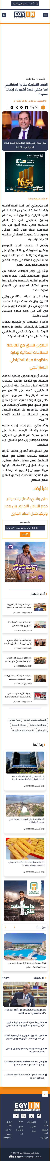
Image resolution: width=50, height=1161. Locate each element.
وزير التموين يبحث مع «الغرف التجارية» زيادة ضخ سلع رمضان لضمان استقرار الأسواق (18, 659)
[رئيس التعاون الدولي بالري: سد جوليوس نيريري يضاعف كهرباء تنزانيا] (25, 806)
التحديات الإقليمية (19, 725)
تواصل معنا (9, 1123)
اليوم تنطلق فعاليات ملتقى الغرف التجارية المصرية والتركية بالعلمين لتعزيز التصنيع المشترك (17, 695)
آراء (21, 1134)
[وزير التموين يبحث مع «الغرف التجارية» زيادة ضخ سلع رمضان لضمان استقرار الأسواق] (40, 657)
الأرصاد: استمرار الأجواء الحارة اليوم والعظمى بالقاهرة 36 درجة (24, 1076)
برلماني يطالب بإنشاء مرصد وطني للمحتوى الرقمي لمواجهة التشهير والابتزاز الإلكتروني (25, 1024)
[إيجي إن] (24, 14)
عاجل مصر (46, 1123)
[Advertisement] (25, 49)
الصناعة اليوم (45, 1131)
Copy (24, 534)
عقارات (33, 1126)
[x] (31, 1116)
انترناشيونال (31, 1122)
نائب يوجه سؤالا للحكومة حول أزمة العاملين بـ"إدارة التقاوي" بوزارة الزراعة (25, 1011)
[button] (15, 927)
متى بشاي (41, 730)
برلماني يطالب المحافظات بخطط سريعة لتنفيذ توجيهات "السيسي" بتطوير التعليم (24, 1063)
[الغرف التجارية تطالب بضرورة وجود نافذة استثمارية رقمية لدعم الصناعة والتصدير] (40, 604)
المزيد (6, 977)
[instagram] (23, 1116)
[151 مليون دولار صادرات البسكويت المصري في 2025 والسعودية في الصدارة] (25, 849)
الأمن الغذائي (15, 720)
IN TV (21, 1122)
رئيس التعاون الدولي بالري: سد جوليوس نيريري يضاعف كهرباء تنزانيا (26, 821)
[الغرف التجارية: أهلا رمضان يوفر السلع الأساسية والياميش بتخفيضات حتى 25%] (40, 675)
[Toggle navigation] (45, 15)
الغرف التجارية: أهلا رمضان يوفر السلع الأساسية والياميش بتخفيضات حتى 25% (17, 677)
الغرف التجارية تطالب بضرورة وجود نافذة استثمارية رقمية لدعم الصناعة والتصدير (19, 606)
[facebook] (39, 1116)
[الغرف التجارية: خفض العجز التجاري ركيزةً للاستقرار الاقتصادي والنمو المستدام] (40, 622)
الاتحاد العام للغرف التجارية (35, 720)
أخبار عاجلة (30, 79)
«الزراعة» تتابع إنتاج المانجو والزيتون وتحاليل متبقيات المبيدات (25, 1050)
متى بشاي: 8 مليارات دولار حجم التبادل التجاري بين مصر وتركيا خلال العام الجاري (26, 506)
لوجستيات (44, 1137)
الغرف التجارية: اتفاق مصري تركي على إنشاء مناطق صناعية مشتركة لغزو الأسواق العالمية (17, 642)
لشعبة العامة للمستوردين (23, 730)
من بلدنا (41, 927)
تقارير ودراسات (19, 1128)
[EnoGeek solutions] (15, 1156)
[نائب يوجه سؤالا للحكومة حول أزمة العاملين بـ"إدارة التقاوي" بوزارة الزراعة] (25, 994)
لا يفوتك (39, 977)
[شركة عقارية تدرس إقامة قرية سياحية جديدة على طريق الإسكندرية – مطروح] (25, 947)
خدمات (33, 1131)
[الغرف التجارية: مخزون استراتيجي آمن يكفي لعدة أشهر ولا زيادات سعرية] (21, 107)
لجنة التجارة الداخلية (38, 725)
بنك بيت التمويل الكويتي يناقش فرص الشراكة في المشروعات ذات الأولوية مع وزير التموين (24, 1037)
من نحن (8, 1130)
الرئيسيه (42, 79)
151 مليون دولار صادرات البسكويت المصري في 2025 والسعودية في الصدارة (26, 864)
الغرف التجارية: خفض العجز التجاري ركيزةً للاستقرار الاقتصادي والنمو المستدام (19, 624)
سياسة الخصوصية (7, 1136)
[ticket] (16, 1116)
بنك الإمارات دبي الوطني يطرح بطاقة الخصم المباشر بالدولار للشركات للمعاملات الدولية (27, 778)
